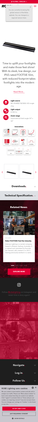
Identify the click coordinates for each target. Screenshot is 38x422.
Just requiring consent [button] (19, 414)
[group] (2, 172)
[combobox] (33, 388)
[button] (19, 418)
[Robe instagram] (19, 285)
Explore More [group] (19, 272)
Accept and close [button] (19, 408)
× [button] (35, 387)
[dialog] (19, 403)
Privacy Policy (13, 404)
